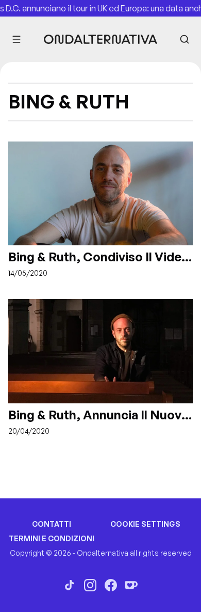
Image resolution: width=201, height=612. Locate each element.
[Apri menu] (16, 39)
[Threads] (69, 585)
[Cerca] (184, 39)
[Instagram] (90, 585)
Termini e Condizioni (51, 538)
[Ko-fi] (131, 585)
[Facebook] (111, 585)
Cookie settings (145, 524)
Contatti (51, 524)
